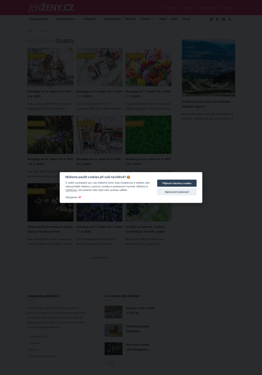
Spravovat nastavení (177, 191)
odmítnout (71, 190)
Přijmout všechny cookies (177, 183)
